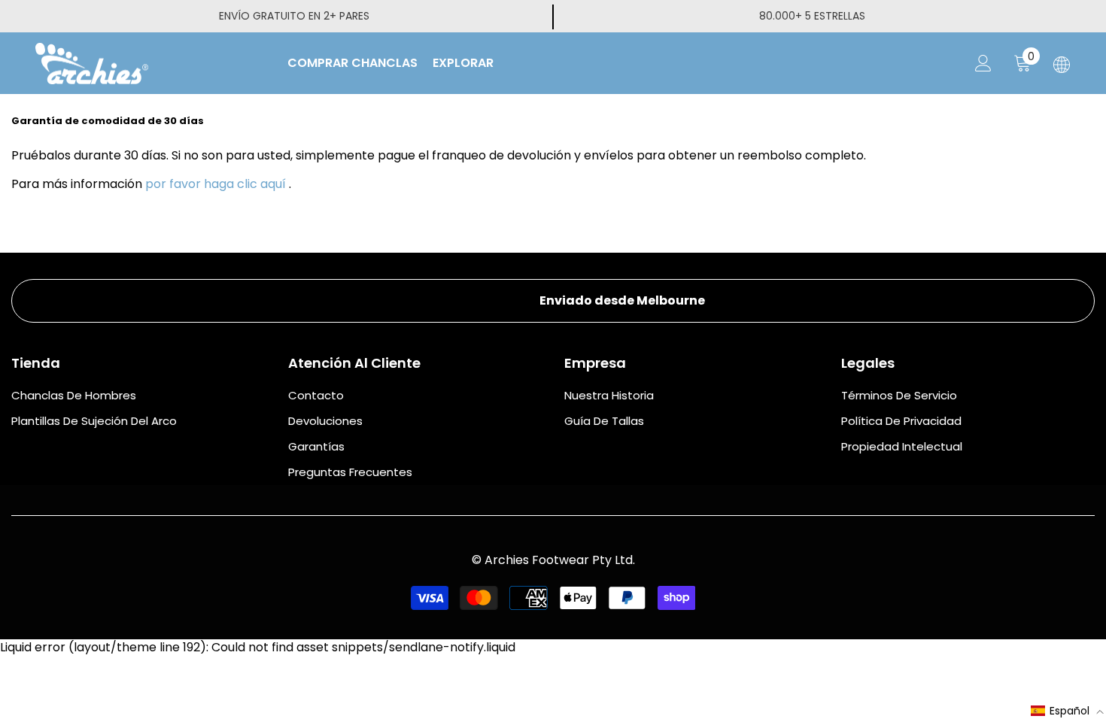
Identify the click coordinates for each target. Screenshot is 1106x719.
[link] (553, 301)
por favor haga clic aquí (215, 184)
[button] (1067, 710)
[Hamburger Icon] (1062, 65)
